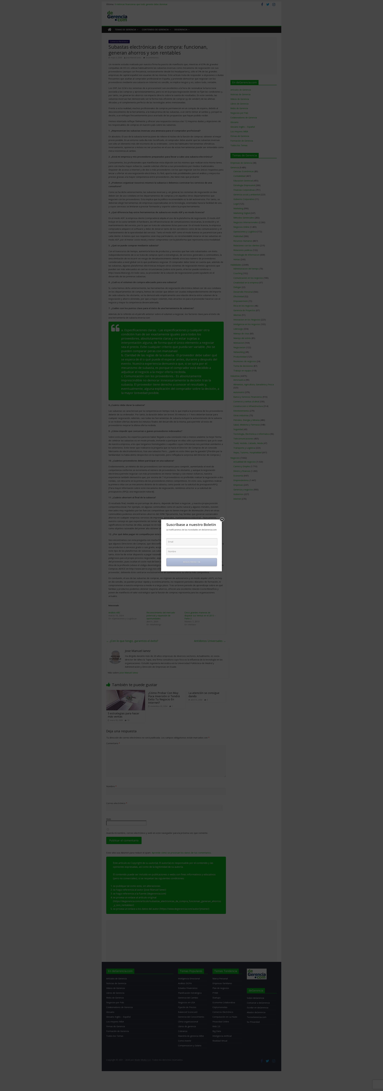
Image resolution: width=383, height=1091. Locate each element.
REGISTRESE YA (191, 562)
